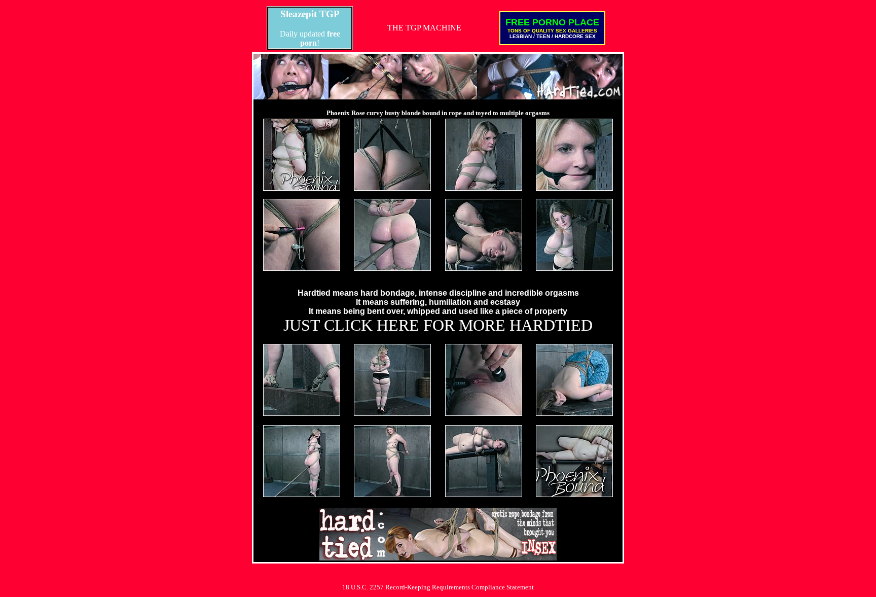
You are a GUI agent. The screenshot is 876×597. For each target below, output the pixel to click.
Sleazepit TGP (310, 14)
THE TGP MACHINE (424, 27)
